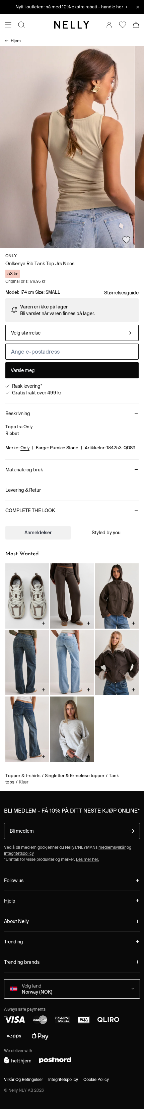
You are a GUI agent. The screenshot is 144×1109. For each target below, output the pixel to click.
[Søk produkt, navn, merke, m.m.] (21, 24)
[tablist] (72, 532)
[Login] (109, 25)
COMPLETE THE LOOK (30, 510)
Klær (23, 782)
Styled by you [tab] (106, 533)
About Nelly (16, 921)
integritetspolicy (19, 853)
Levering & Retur (23, 490)
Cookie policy (96, 1079)
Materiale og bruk (24, 470)
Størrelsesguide (121, 292)
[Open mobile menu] (8, 25)
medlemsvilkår (112, 847)
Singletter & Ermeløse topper (74, 775)
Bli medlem (22, 831)
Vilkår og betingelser (23, 1079)
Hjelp (9, 901)
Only (11, 255)
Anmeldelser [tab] (38, 533)
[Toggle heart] (126, 240)
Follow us (13, 880)
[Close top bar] (137, 7)
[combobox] (72, 333)
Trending (13, 942)
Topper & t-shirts (23, 775)
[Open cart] (136, 25)
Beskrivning (17, 413)
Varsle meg (23, 370)
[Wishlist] (123, 25)
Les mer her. (87, 859)
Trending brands (22, 962)
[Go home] (71, 25)
